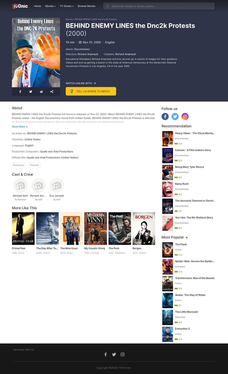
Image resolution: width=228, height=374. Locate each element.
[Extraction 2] (167, 334)
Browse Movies (86, 5)
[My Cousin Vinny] (95, 228)
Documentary (82, 49)
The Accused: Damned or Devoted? (195, 200)
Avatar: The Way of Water (190, 294)
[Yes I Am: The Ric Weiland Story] (167, 223)
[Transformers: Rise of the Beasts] (167, 283)
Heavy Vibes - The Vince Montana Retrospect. (195, 133)
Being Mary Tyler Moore (189, 166)
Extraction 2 (182, 328)
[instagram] (185, 119)
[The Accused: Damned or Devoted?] (167, 206)
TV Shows (65, 5)
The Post (113, 248)
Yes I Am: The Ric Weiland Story (194, 217)
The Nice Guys (69, 248)
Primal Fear (18, 248)
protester (34, 165)
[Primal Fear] (23, 228)
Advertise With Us (23, 349)
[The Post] (119, 228)
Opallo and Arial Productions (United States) (53, 157)
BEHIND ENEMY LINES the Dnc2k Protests (96, 19)
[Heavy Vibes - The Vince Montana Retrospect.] (167, 139)
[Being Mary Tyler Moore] (167, 172)
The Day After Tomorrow (47, 248)
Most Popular (173, 237)
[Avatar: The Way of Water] (167, 300)
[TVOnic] (20, 6)
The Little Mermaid (186, 311)
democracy (18, 165)
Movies (49, 5)
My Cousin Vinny (94, 248)
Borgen (137, 248)
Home (37, 5)
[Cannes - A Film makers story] (167, 155)
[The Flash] (167, 250)
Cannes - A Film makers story (193, 149)
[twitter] (175, 119)
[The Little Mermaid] (167, 317)
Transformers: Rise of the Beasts (194, 278)
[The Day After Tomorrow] (47, 228)
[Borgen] (144, 228)
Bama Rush (182, 183)
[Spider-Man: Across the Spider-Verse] (167, 267)
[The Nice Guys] (71, 228)
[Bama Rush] (167, 189)
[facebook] (165, 119)
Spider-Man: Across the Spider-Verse (195, 261)
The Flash (181, 244)
